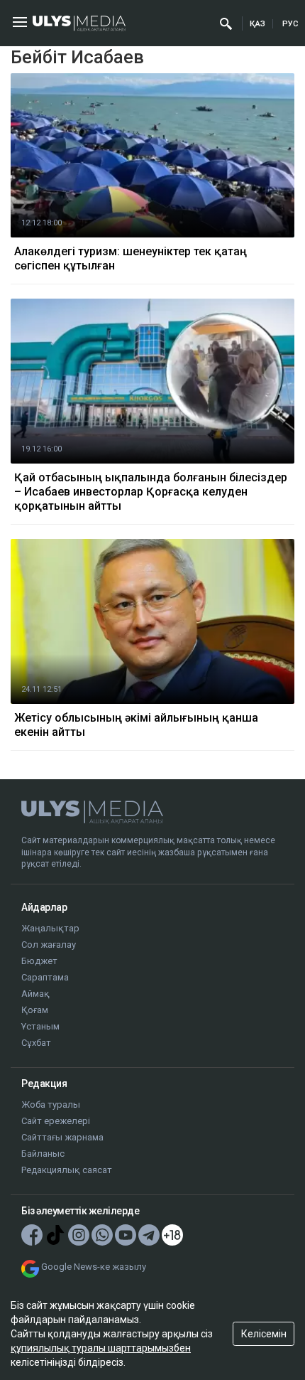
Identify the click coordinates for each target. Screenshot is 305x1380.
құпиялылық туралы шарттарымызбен (101, 1348)
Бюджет (39, 961)
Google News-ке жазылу (93, 1266)
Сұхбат (36, 1042)
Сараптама (45, 977)
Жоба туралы (50, 1104)
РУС (290, 23)
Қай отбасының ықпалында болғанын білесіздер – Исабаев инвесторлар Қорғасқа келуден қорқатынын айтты (150, 492)
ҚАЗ (257, 23)
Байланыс (43, 1153)
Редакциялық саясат (66, 1170)
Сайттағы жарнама (62, 1137)
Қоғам (34, 1010)
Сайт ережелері (55, 1121)
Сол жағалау (48, 944)
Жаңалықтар (50, 928)
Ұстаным (40, 1026)
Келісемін (264, 1333)
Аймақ (35, 993)
